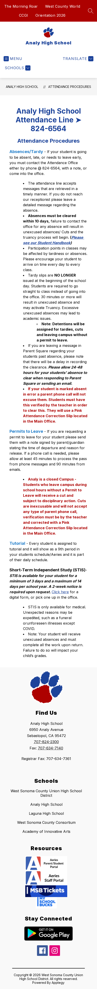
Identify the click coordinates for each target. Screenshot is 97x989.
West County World (62, 6)
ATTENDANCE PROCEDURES (69, 87)
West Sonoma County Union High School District (46, 793)
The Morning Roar (21, 6)
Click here (60, 592)
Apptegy (58, 982)
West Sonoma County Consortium (46, 822)
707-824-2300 (46, 741)
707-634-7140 (50, 748)
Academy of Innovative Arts (46, 831)
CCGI (23, 15)
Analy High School (22, 87)
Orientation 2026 (50, 15)
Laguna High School (46, 813)
